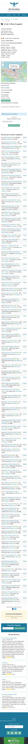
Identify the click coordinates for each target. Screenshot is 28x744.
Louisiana (7, 87)
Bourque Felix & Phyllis (9, 365)
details (24, 137)
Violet (14, 461)
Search (9, 15)
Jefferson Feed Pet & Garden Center (12, 181)
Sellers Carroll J (7, 414)
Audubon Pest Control (8, 163)
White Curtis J (6, 340)
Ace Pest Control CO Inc (9, 264)
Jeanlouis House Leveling (9, 239)
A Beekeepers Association (9, 585)
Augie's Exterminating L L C (10, 206)
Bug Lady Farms (7, 322)
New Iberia (17, 354)
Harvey (13, 532)
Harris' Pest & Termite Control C (11, 520)
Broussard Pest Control (9, 146)
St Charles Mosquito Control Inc (11, 346)
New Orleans (15, 19)
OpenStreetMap (19, 81)
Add (14, 15)
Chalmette (17, 201)
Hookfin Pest (6, 137)
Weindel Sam (6, 305)
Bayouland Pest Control (9, 352)
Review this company (14, 125)
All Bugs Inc (5, 663)
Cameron (4, 583)
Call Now (14, 741)
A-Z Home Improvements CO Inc (11, 258)
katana (4, 679)
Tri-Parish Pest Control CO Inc (11, 218)
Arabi (19, 195)
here (20, 106)
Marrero (4, 589)
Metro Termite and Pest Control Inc (12, 151)
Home (2, 15)
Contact (24, 15)
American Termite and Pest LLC (11, 535)
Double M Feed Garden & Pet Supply (12, 270)
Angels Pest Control (8, 224)
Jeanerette (7, 467)
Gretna (12, 457)
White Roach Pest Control (9, 187)
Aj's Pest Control (7, 444)
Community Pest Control (9, 383)
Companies (7, 19)
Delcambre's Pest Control (9, 389)
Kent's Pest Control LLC (9, 408)
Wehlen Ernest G (7, 142)
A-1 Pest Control (7, 503)
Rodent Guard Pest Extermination (11, 251)
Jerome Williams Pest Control (10, 328)
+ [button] (2, 63)
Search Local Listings (19, 628)
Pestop (5, 569)
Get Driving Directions (6, 100)
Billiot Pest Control (8, 541)
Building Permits (7, 487)
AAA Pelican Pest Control (9, 194)
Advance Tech (6, 531)
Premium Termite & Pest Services (11, 592)
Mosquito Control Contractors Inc (11, 464)
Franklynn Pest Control (9, 235)
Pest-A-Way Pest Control (9, 334)
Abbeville (11, 148)
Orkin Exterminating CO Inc (10, 555)
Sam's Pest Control (8, 288)
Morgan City (12, 505)
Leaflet (15, 81)
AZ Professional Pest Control (9, 694)
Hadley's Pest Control (8, 401)
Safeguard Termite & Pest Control (11, 573)
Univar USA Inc (7, 293)
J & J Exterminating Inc (9, 491)
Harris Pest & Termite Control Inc (11, 514)
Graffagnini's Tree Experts (9, 276)
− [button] (2, 65)
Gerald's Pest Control (8, 395)
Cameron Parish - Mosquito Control (12, 579)
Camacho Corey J (7, 371)
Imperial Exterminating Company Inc (12, 169)
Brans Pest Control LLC (9, 476)
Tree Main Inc (6, 482)
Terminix (5, 455)
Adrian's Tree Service (8, 432)
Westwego (4, 442)
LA (11, 19)
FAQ (19, 15)
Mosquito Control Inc (8, 550)
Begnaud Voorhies (7, 359)
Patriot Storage (7, 526)
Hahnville (4, 350)
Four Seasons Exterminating (9, 638)
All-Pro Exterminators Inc (9, 157)
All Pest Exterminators (9, 200)
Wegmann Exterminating (9, 299)
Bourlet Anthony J (7, 449)
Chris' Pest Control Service (10, 377)
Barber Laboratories (8, 316)
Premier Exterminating (9, 459)
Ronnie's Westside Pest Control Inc (12, 497)
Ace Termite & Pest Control (10, 438)
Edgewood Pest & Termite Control (11, 212)
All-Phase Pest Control (9, 309)
